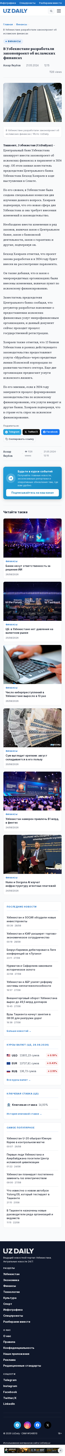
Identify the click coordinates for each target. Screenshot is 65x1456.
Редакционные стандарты (22, 1365)
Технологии (11, 1292)
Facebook (52, 431)
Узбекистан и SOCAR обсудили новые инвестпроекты (31, 919)
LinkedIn (9, 1403)
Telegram (14, 431)
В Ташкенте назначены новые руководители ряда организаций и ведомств (30, 1214)
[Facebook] (37, 1425)
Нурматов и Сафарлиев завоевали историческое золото (29, 967)
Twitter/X (33, 431)
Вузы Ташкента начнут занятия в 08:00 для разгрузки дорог (29, 1016)
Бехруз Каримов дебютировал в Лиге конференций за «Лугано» (31, 951)
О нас (7, 1336)
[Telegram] (17, 1425)
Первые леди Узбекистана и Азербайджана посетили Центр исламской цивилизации (28, 1158)
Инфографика (8, 2)
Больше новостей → (19, 1030)
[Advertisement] (32, 1450)
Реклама (9, 1360)
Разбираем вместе (50, 2)
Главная (8, 24)
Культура (9, 1298)
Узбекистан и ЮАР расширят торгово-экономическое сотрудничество (32, 935)
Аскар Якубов (12, 65)
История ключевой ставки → (24, 1113)
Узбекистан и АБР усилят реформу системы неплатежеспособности (29, 983)
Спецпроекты (28, 2)
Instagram (10, 1386)
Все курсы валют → (19, 1079)
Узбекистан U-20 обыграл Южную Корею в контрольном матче (29, 1140)
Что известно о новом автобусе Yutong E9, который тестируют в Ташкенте (28, 1194)
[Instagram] (27, 1425)
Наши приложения (16, 1354)
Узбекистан (11, 1274)
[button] (51, 11)
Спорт (7, 1304)
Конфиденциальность (18, 1348)
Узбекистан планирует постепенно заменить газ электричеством (30, 1176)
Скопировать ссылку (21, 439)
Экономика (11, 1280)
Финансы (21, 24)
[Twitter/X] (47, 1425)
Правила (9, 1342)
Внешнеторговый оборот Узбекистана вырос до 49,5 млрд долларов (32, 1000)
